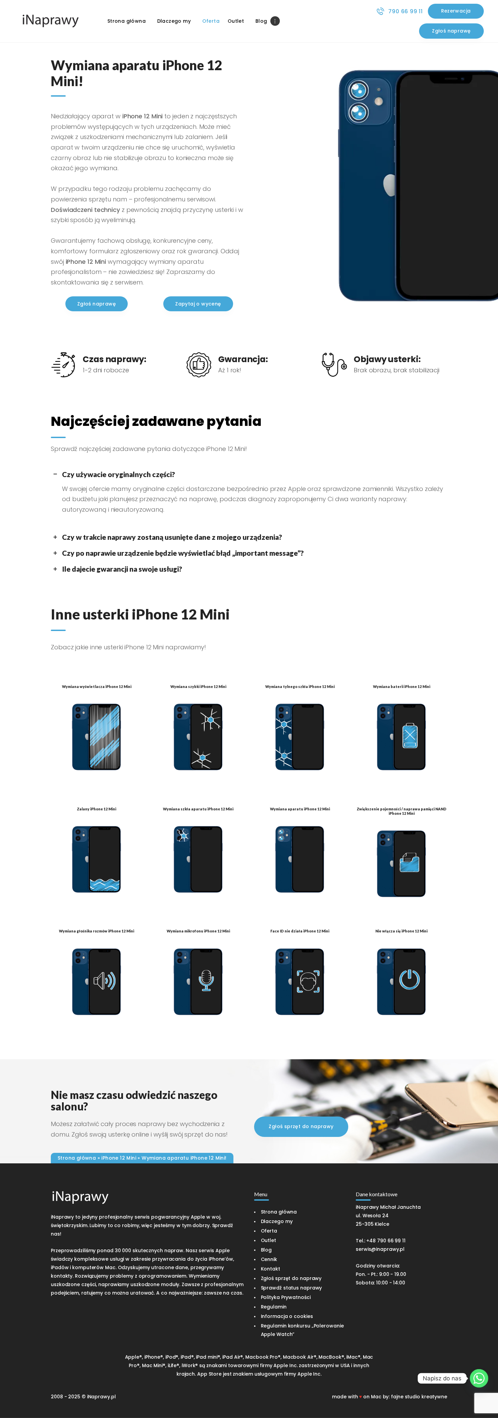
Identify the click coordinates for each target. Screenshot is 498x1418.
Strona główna (77, 1158)
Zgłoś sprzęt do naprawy (291, 1278)
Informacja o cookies (287, 1316)
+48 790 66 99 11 (385, 1240)
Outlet (268, 1240)
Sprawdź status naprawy (291, 1287)
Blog (266, 1249)
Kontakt (270, 1268)
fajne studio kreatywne (419, 1396)
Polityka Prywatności (286, 1297)
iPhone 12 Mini (118, 1158)
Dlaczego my (277, 1221)
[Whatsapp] (479, 1378)
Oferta (269, 1230)
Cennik (269, 1259)
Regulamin (274, 1306)
